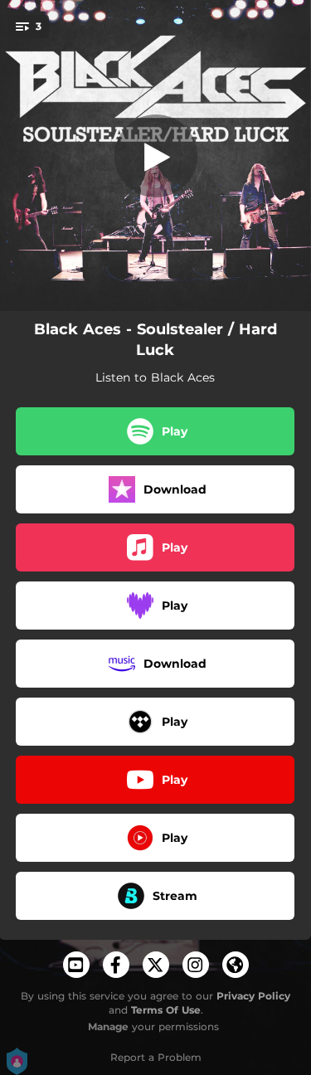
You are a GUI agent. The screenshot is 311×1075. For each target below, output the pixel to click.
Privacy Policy (253, 996)
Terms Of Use (166, 1010)
